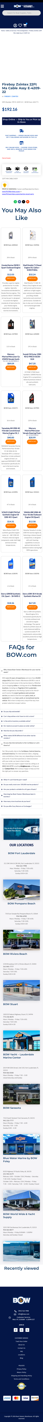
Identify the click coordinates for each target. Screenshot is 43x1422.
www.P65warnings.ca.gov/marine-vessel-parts (18, 194)
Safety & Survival (11, 30)
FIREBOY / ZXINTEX (11, 96)
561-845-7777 (8, 966)
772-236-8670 (8, 1017)
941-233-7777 (8, 1120)
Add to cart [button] (11, 278)
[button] (15, 201)
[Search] (6, 20)
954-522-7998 (21, 866)
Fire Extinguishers (22, 30)
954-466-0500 (8, 1073)
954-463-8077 (8, 1230)
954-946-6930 (21, 916)
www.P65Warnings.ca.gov (11, 191)
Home (3, 30)
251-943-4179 (8, 1174)
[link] (21, 856)
